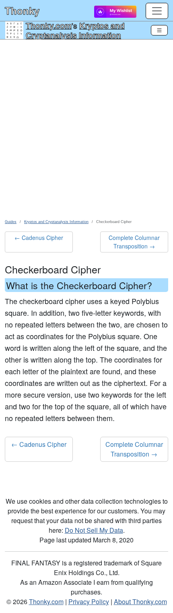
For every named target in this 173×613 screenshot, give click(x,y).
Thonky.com (49, 25)
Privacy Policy (88, 601)
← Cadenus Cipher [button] (38, 238)
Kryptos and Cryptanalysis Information (75, 30)
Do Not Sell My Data (94, 530)
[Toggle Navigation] (159, 30)
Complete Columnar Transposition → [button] (134, 242)
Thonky (22, 10)
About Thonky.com (140, 601)
